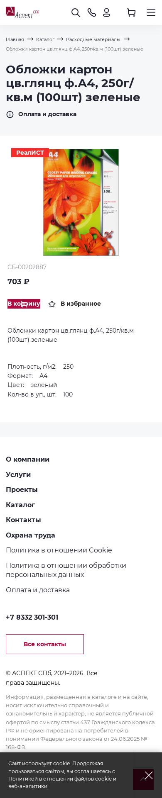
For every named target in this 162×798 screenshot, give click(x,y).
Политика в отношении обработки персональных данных (66, 570)
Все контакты (45, 644)
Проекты (22, 489)
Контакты (23, 520)
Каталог (20, 505)
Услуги (18, 474)
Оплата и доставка (47, 114)
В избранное (81, 303)
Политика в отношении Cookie (59, 550)
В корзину (23, 303)
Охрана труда (30, 535)
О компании (27, 459)
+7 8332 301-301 (32, 617)
